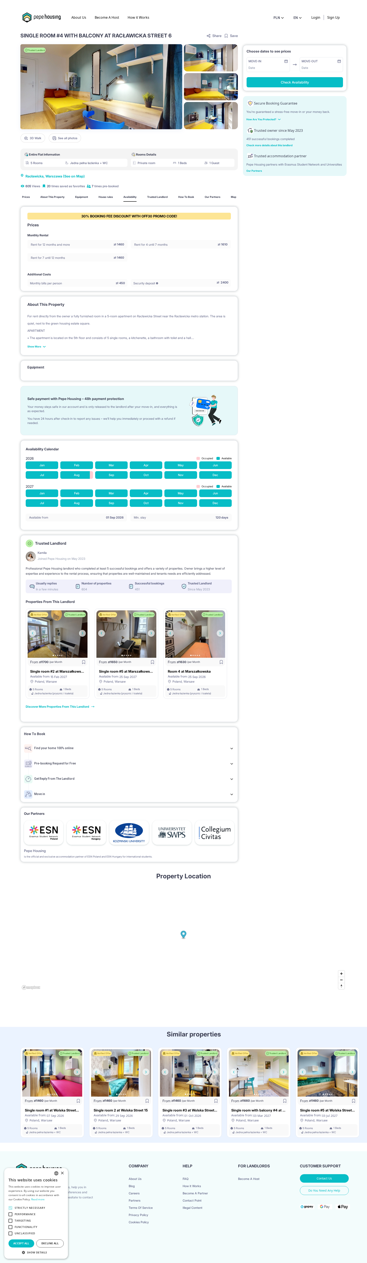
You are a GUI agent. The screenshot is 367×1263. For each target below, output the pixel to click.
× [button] (62, 1173)
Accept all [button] (21, 1243)
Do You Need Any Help (324, 1190)
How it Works (138, 17)
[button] (36, 1252)
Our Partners (254, 170)
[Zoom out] (341, 980)
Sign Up (333, 17)
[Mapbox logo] (31, 987)
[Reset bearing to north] (341, 986)
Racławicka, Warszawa (55, 176)
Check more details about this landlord (269, 145)
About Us (78, 17)
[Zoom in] (341, 974)
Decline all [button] (50, 1243)
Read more (38, 1199)
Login (315, 17)
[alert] (36, 1213)
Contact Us (324, 1178)
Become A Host (107, 17)
